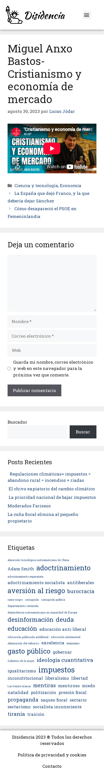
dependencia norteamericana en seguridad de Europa (42, 612)
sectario (78, 700)
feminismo (73, 643)
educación (22, 629)
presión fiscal (73, 692)
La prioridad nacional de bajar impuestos (52, 497)
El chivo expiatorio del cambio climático (52, 489)
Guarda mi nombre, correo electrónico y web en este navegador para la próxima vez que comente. (53, 368)
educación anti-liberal (62, 629)
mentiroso (69, 685)
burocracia (80, 591)
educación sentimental (65, 637)
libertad (79, 678)
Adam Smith (21, 569)
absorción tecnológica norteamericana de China (38, 560)
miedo (88, 685)
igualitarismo (22, 671)
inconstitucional (25, 678)
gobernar (62, 652)
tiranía (16, 713)
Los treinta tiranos (19, 686)
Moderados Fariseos (29, 506)
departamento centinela (23, 606)
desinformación (31, 619)
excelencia (52, 643)
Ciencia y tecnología (36, 185)
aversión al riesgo (36, 590)
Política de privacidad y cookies (52, 755)
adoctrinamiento (63, 567)
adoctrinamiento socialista (36, 582)
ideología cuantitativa (65, 659)
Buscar (83, 432)
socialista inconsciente (57, 707)
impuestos (56, 669)
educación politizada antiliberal (28, 637)
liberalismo (57, 678)
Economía (70, 185)
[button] (87, 15)
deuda (65, 619)
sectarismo (19, 707)
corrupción (32, 599)
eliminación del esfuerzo (23, 643)
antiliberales (80, 582)
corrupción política (53, 599)
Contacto (52, 766)
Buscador (17, 422)
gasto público (29, 651)
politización (43, 692)
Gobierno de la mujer (21, 661)
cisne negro (15, 599)
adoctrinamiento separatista (25, 576)
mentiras (44, 685)
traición (35, 714)
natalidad (18, 692)
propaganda (23, 699)
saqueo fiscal (54, 700)
